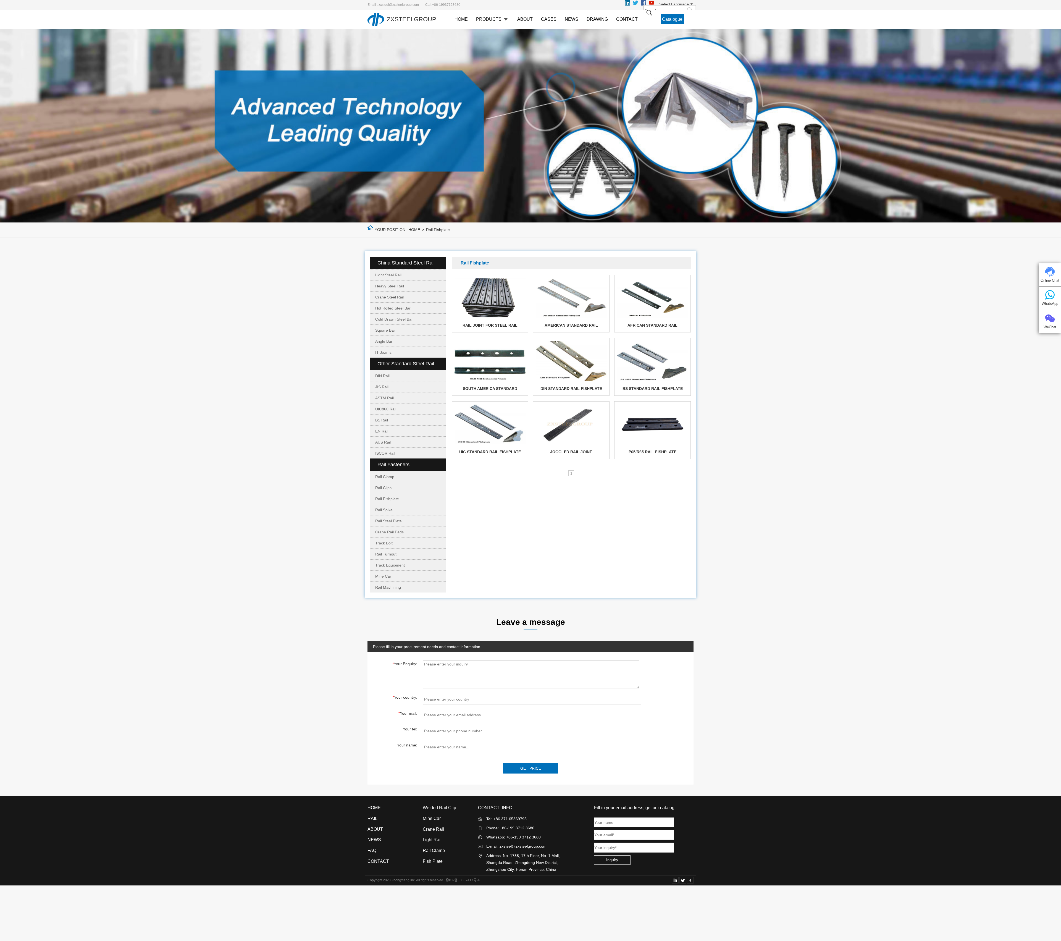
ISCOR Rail (385, 453)
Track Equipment (390, 565)
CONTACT (627, 19)
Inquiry (612, 860)
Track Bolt (384, 543)
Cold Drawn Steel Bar (394, 319)
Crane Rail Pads (389, 532)
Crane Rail (433, 829)
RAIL (372, 818)
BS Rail (381, 420)
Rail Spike (384, 510)
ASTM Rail (384, 398)
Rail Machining (388, 587)
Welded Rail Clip (439, 807)
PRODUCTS (489, 19)
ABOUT (525, 19)
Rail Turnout (385, 554)
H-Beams (383, 352)
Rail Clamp (384, 477)
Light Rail (432, 839)
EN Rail (381, 431)
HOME (461, 19)
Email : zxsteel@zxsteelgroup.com (393, 5)
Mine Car (383, 576)
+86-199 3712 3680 (523, 837)
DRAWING (597, 19)
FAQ (371, 850)
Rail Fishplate (387, 499)
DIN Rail (382, 376)
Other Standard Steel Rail (405, 363)
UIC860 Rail (385, 409)
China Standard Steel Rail (406, 263)
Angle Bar (383, 341)
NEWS (571, 19)
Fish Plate (433, 861)
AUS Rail (383, 442)
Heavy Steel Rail (389, 286)
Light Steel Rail (388, 275)
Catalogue (672, 19)
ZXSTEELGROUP (411, 19)
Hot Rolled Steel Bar (393, 308)
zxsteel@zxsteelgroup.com (523, 846)
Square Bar (385, 330)
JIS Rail (381, 387)
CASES (548, 19)
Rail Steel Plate (388, 521)
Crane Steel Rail (389, 297)
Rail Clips (383, 488)
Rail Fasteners (393, 464)
